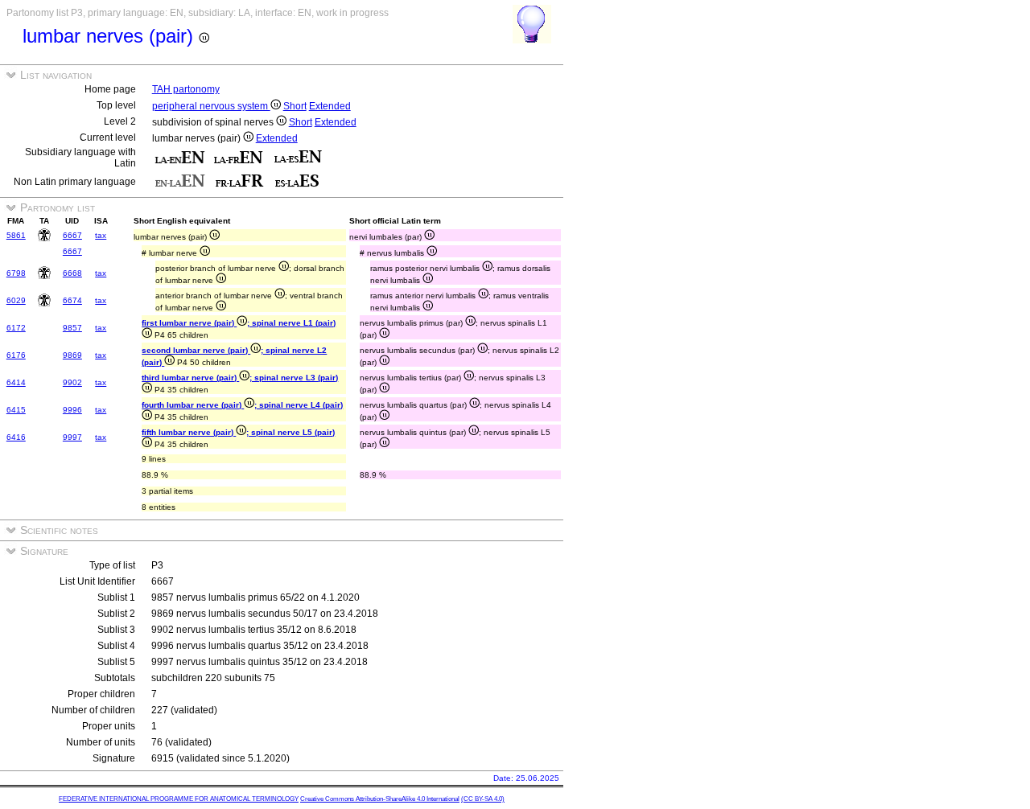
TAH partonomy (186, 89)
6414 (16, 382)
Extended (330, 106)
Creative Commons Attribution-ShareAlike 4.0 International (379, 799)
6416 (16, 437)
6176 (16, 355)
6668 (72, 273)
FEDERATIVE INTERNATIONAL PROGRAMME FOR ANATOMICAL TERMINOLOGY (179, 799)
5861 (16, 235)
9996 (72, 409)
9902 (72, 382)
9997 (72, 437)
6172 (16, 327)
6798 (16, 273)
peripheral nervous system (211, 106)
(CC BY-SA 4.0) (483, 799)
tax (100, 235)
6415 (16, 409)
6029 (16, 300)
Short (295, 106)
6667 (72, 235)
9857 (72, 327)
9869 (72, 355)
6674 (72, 300)
